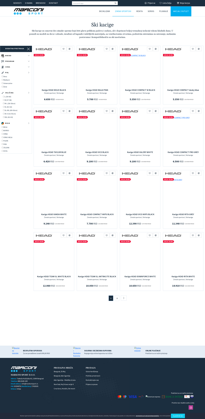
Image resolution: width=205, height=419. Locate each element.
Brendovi (40, 3)
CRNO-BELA (7, 137)
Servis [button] (151, 11)
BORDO (6, 130)
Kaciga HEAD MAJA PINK (97, 90)
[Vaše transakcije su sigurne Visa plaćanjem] (192, 396)
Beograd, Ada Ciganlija (62, 376)
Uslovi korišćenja (92, 371)
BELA (5, 127)
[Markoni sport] (30, 11)
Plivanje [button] (163, 11)
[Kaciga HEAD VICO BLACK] (97, 132)
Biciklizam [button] (104, 11)
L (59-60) (8, 97)
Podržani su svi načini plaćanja (156, 351)
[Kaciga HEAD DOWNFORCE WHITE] (140, 256)
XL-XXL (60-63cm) (11, 110)
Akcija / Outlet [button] (181, 11)
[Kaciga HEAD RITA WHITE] (183, 256)
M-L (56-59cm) (10, 103)
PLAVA (5, 141)
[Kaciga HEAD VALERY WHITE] (140, 132)
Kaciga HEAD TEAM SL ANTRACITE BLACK (97, 276)
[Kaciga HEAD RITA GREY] (183, 194)
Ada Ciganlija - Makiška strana (64, 380)
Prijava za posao (92, 384)
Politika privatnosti (93, 376)
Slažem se (178, 416)
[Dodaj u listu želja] (63, 49)
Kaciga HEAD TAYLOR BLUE (54, 152)
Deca (5, 76)
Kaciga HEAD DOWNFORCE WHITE (140, 276)
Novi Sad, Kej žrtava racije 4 (63, 384)
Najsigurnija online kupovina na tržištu (98, 351)
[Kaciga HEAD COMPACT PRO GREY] (183, 132)
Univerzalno (7, 83)
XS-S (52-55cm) (10, 114)
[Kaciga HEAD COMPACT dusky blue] (183, 70)
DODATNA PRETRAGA (14, 48)
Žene (5, 87)
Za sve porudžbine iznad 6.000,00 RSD (36, 351)
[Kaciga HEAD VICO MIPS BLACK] (140, 194)
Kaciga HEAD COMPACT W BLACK (140, 90)
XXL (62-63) (9, 117)
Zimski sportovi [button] (123, 11)
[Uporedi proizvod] (69, 49)
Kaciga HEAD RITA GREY (183, 214)
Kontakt (53, 3)
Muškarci (6, 80)
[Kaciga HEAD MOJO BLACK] (54, 70)
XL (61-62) (8, 107)
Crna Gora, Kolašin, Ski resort (64, 389)
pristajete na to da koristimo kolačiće (147, 416)
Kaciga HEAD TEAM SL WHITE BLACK (54, 276)
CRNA (5, 134)
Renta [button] (139, 11)
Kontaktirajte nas (92, 380)
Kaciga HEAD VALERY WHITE (140, 152)
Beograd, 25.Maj (59, 371)
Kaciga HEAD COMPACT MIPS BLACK (97, 214)
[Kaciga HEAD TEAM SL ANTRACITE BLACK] (97, 256)
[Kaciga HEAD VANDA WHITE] (54, 194)
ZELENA (6, 148)
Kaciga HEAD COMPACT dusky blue (183, 90)
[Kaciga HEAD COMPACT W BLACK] (140, 70)
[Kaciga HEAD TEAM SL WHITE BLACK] (54, 256)
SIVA (5, 144)
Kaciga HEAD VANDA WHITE (54, 214)
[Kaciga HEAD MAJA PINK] (97, 70)
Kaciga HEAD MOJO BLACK (54, 90)
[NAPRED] (124, 298)
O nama (28, 3)
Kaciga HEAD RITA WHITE (183, 276)
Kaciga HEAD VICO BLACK (97, 152)
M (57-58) (8, 100)
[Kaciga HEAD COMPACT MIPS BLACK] (97, 194)
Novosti (17, 3)
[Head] (44, 49)
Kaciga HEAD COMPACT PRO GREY (183, 152)
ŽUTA (5, 151)
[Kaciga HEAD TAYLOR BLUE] (54, 132)
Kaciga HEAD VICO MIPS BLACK (140, 214)
